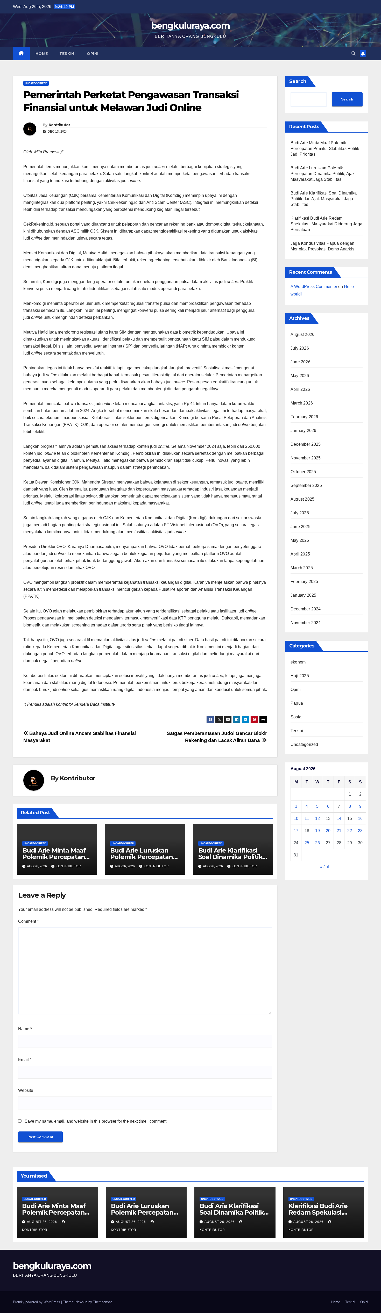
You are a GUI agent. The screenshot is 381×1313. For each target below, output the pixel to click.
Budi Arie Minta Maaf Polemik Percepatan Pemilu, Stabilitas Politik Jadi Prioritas (325, 148)
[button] (353, 53)
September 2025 (306, 485)
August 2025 (302, 499)
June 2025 (301, 526)
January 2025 (303, 595)
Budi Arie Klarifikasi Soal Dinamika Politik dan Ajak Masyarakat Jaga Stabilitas (324, 199)
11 (307, 818)
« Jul (324, 867)
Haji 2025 (300, 676)
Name (25, 1029)
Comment (28, 921)
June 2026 (301, 362)
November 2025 (306, 458)
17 (296, 830)
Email (24, 1059)
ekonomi (299, 662)
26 (317, 843)
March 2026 (302, 403)
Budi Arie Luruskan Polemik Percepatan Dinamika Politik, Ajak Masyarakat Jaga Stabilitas (323, 174)
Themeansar (102, 1302)
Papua (297, 703)
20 (328, 830)
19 (317, 830)
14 (339, 818)
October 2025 (303, 472)
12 (317, 818)
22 (349, 830)
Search (297, 81)
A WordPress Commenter (314, 286)
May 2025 (300, 540)
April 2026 (300, 389)
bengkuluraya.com (190, 25)
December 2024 (306, 609)
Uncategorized (36, 83)
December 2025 (306, 444)
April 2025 (300, 554)
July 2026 (300, 348)
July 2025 (300, 513)
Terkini (67, 53)
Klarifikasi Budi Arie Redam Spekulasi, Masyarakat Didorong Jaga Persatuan (326, 224)
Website (25, 1090)
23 (360, 830)
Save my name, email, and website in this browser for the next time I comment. (96, 1121)
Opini (92, 53)
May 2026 (300, 375)
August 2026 (302, 334)
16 (360, 818)
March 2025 (302, 568)
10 (296, 818)
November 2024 (306, 623)
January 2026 (303, 430)
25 (307, 843)
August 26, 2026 (42, 1222)
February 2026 (304, 417)
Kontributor (59, 124)
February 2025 (304, 581)
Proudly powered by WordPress (37, 1302)
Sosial (296, 717)
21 (339, 830)
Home (42, 53)
